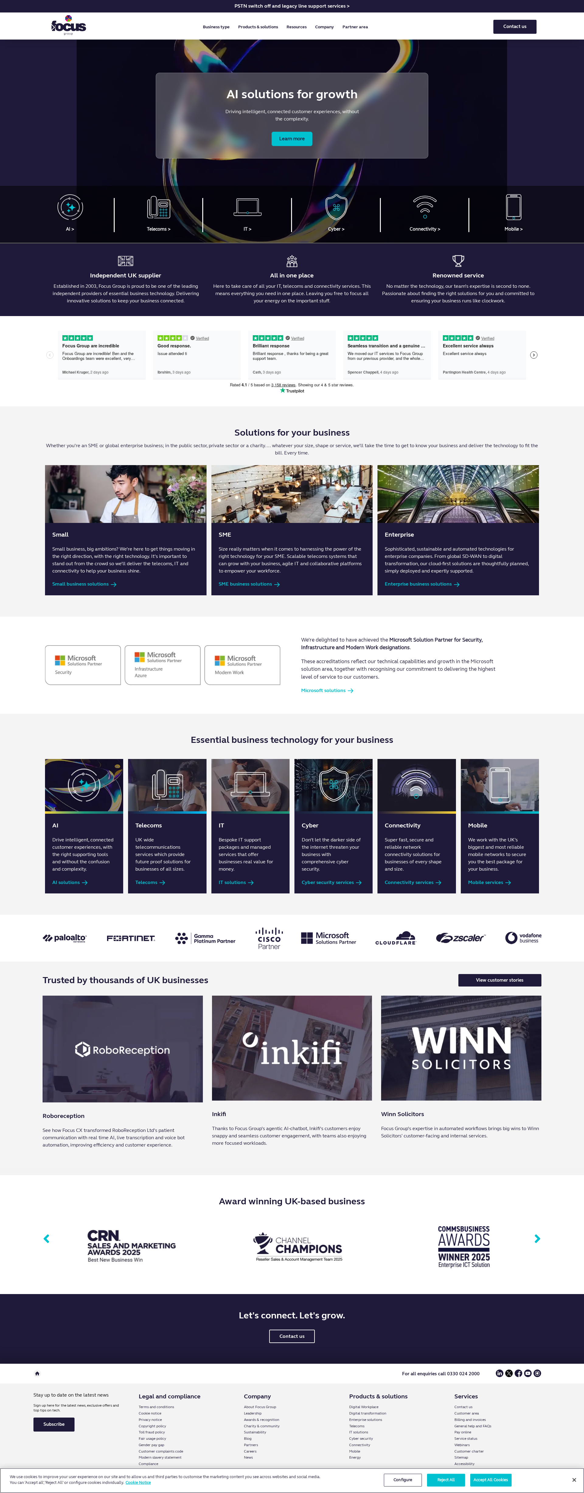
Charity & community (262, 1426)
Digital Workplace (363, 1407)
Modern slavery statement (160, 1457)
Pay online (462, 1432)
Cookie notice (150, 1413)
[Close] (574, 1480)
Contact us (515, 26)
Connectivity (359, 1445)
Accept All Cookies (491, 1479)
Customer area (466, 1413)
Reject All (446, 1479)
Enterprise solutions (365, 1420)
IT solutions (358, 1432)
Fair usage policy (152, 1438)
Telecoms (356, 1426)
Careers (250, 1451)
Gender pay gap (151, 1445)
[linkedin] (499, 1376)
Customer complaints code (161, 1451)
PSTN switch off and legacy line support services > (292, 6)
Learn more (292, 138)
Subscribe (53, 1424)
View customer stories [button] (499, 980)
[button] (217, 27)
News (248, 1457)
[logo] (68, 27)
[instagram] (537, 1376)
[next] (537, 1239)
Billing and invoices (470, 1420)
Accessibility (464, 1464)
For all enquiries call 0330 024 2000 (441, 1373)
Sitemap (461, 1457)
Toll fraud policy (152, 1432)
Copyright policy (152, 1426)
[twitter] (509, 1376)
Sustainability (255, 1432)
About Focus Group (260, 1407)
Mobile (354, 1451)
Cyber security (361, 1438)
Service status (465, 1438)
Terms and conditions (156, 1407)
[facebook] (518, 1376)
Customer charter (469, 1451)
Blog (248, 1438)
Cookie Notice (138, 1482)
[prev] (46, 1239)
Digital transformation (367, 1413)
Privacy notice (150, 1420)
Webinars (462, 1445)
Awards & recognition (261, 1420)
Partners (251, 1445)
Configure (403, 1479)
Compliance (148, 1464)
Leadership (253, 1413)
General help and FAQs (472, 1426)
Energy (355, 1457)
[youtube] (528, 1376)
